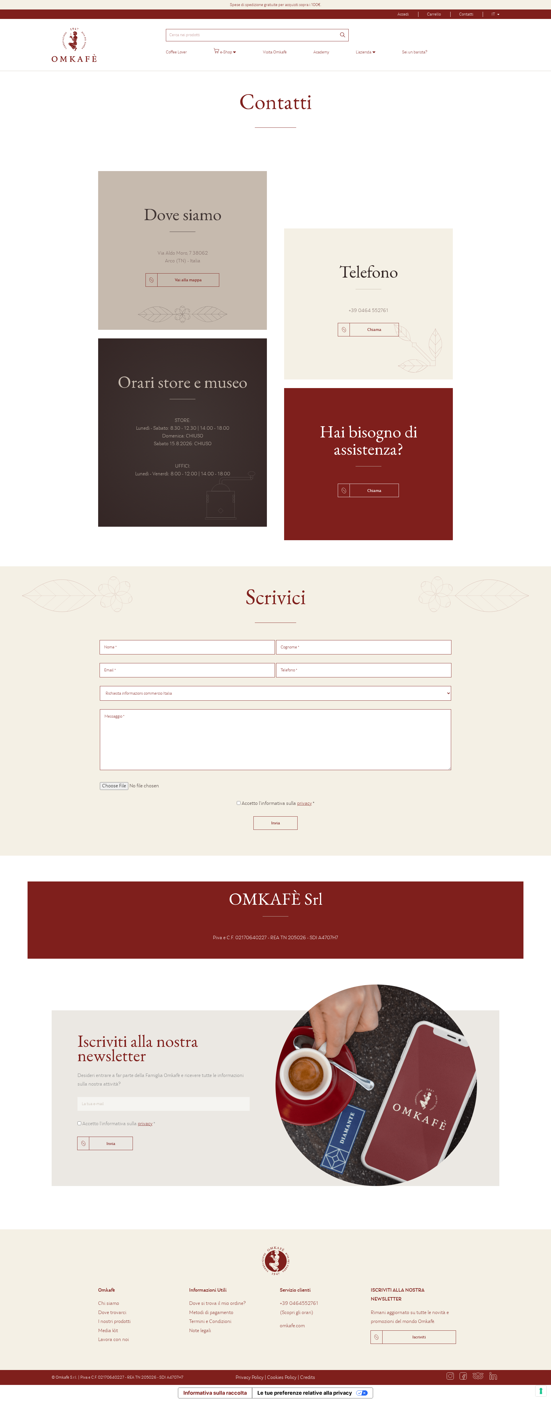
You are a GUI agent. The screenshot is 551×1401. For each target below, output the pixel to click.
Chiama (374, 329)
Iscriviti (419, 1337)
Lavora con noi (113, 1339)
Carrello (434, 14)
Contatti (466, 14)
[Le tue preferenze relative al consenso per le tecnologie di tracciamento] (541, 1391)
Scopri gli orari (296, 1312)
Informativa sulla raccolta (215, 1393)
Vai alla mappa (188, 279)
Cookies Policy (281, 1377)
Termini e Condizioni (210, 1321)
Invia (110, 1143)
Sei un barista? (414, 52)
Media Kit (108, 1331)
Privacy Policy (249, 1377)
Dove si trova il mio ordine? (217, 1303)
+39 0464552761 (299, 1303)
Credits (307, 1377)
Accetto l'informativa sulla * (278, 803)
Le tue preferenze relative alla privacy (304, 1393)
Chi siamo (108, 1303)
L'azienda (363, 52)
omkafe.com (292, 1326)
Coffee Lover (176, 52)
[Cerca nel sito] (342, 35)
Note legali (200, 1331)
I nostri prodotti (114, 1321)
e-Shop (226, 52)
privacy (304, 803)
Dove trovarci (112, 1312)
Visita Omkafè (275, 52)
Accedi (403, 14)
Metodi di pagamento (211, 1312)
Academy (321, 52)
